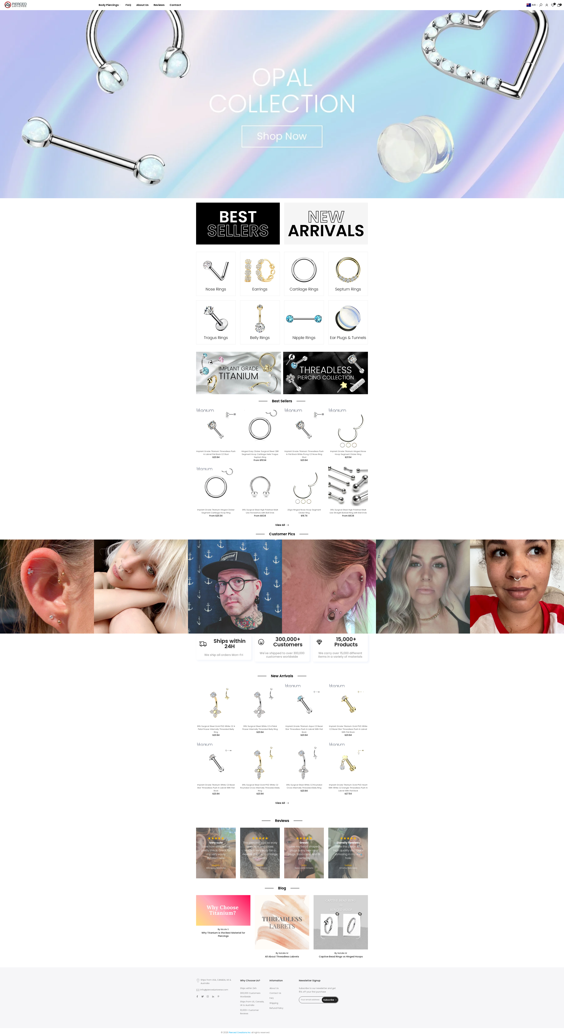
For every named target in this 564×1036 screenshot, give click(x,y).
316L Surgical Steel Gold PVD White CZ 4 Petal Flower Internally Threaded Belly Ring (216, 729)
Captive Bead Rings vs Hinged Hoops (341, 957)
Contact (175, 5)
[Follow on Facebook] (197, 996)
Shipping (274, 1003)
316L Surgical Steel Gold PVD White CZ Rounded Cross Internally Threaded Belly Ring (260, 787)
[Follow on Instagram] (208, 996)
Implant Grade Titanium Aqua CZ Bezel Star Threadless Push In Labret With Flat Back (304, 729)
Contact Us (275, 993)
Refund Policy (276, 1008)
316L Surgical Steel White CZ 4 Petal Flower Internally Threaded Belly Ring (260, 728)
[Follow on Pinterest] (218, 996)
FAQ (128, 5)
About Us (142, 5)
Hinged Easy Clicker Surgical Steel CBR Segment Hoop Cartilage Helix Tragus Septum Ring (260, 454)
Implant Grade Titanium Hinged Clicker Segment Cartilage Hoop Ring (216, 511)
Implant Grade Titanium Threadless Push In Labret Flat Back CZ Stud (215, 453)
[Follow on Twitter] (202, 996)
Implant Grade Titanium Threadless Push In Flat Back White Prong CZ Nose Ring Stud (304, 454)
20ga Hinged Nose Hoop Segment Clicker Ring (304, 511)
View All (280, 525)
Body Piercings (109, 5)
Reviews (159, 5)
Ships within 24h (248, 988)
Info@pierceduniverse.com (214, 990)
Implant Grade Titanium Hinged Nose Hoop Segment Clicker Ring (348, 453)
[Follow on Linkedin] (213, 996)
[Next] (559, 586)
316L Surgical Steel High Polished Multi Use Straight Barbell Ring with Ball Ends (348, 511)
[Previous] (5, 586)
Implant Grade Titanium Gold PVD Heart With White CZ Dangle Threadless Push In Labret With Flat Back (348, 787)
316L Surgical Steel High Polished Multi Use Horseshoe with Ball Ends (260, 511)
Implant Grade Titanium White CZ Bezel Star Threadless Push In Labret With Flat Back (216, 787)
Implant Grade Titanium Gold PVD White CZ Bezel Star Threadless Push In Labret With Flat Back (348, 729)
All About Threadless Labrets (282, 957)
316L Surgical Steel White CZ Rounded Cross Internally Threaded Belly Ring (304, 786)
